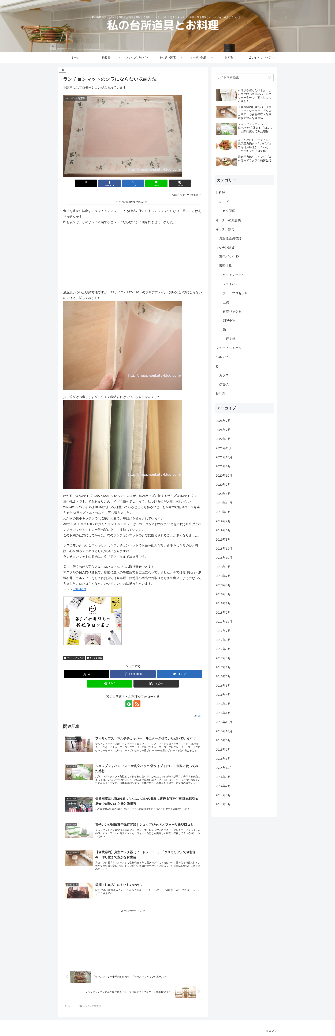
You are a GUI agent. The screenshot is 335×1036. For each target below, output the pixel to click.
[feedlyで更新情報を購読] (128, 703)
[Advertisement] (133, 255)
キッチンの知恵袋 (75, 658)
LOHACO (79, 589)
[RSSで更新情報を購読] (136, 703)
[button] (180, 183)
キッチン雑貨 (96, 658)
